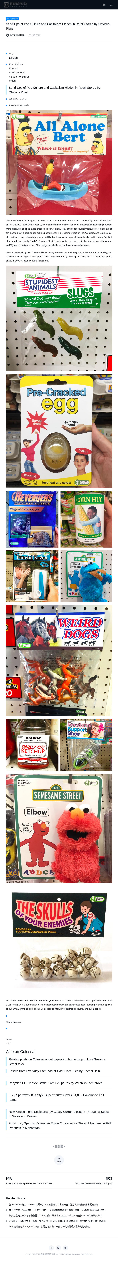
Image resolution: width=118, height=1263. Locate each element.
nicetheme (87, 1254)
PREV (9, 1179)
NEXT (109, 1179)
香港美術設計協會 (17, 35)
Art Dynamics (12, 19)
